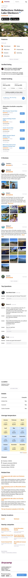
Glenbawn (16, 519)
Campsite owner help (6, 567)
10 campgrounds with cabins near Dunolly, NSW (12, 499)
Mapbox (3, 552)
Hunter (5, 7)
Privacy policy (4, 569)
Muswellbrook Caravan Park (20, 542)
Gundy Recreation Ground (18, 529)
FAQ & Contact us (5, 568)
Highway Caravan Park (7, 535)
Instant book (21, 574)
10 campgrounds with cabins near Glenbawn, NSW (13, 477)
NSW (2, 7)
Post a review (14, 281)
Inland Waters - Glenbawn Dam (5, 529)
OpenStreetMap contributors (11, 552)
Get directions (14, 388)
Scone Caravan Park (6, 541)
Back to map (5, 5)
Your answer (9, 298)
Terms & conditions (5, 570)
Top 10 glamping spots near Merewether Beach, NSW (13, 487)
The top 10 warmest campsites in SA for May (12, 509)
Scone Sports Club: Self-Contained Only (19, 536)
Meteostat (25, 452)
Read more (10, 203)
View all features (14, 59)
